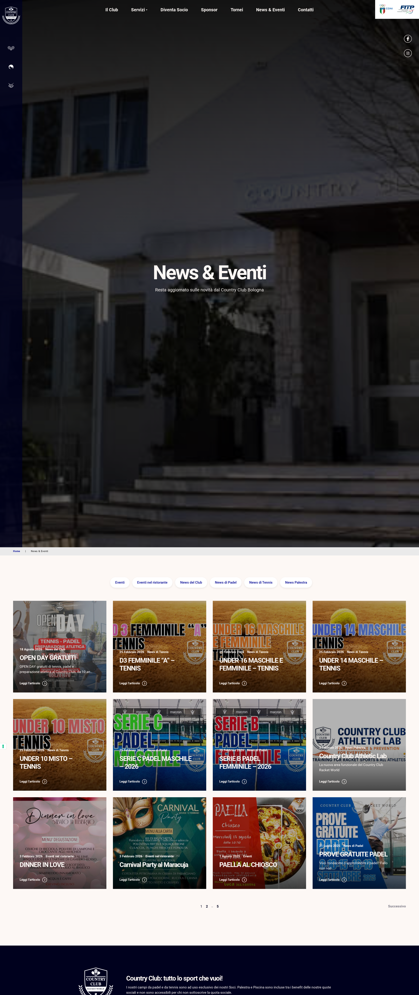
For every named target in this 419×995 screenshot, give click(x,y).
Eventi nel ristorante (152, 582)
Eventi (120, 582)
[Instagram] (408, 53)
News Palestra (296, 582)
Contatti (306, 9)
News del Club (191, 582)
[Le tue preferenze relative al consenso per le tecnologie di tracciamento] (3, 746)
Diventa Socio (174, 9)
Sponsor (209, 9)
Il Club (111, 9)
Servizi (138, 9)
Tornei (237, 9)
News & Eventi (270, 9)
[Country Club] (11, 16)
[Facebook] (408, 39)
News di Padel (226, 582)
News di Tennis (261, 582)
